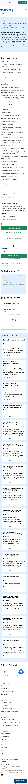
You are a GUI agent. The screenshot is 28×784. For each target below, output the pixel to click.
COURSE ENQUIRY (14, 228)
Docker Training (7, 25)
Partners (4, 739)
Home (3, 21)
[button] (25, 314)
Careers (4, 748)
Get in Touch (20, 781)
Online (6, 249)
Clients (3, 742)
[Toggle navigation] (26, 10)
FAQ (2, 750)
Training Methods (7, 691)
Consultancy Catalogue (9, 711)
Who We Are (5, 734)
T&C (2, 753)
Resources (4, 694)
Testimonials (5, 745)
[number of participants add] (14, 246)
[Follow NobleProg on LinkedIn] (2, 775)
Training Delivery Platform (10, 725)
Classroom (7, 252)
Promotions (5, 689)
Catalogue (4, 686)
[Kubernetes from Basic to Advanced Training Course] (8, 10)
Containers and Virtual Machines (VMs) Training (14, 23)
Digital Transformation (9, 719)
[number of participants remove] (14, 241)
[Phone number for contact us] (1, 3)
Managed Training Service (10, 722)
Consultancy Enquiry (8, 708)
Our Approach (6, 703)
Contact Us (22, 3)
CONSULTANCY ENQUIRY (14, 233)
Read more (4, 47)
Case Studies (5, 705)
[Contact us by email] (10, 3)
